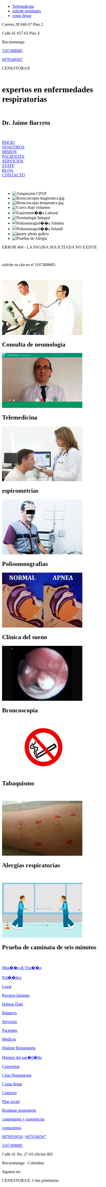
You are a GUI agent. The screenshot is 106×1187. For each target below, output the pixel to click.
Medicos (9, 1039)
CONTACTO (13, 175)
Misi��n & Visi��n (21, 968)
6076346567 (12, 59)
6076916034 (12, 1136)
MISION (9, 152)
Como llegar (12, 1084)
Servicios (9, 1021)
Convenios (11, 1066)
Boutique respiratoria (19, 1110)
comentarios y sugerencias (23, 1119)
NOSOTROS (13, 147)
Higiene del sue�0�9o (22, 1057)
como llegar (21, 15)
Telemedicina (23, 6)
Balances (9, 1013)
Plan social (11, 1101)
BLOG (8, 170)
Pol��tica (11, 977)
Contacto (9, 1093)
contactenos (11, 1128)
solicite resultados (26, 11)
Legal (6, 986)
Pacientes (9, 1030)
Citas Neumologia (16, 1075)
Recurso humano (16, 995)
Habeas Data (12, 1004)
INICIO (8, 142)
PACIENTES (13, 156)
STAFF (8, 165)
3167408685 (12, 50)
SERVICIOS (12, 161)
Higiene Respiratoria (19, 1048)
